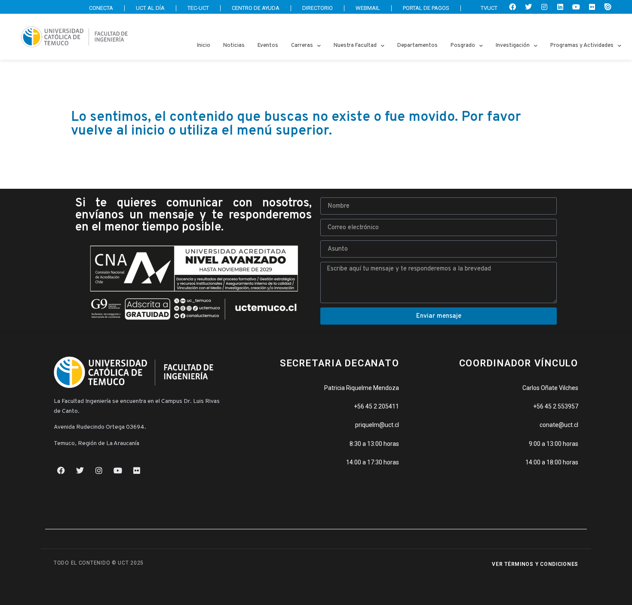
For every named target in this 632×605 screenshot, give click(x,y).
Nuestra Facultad (355, 45)
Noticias (234, 45)
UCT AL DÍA (150, 8)
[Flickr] (592, 7)
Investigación (513, 45)
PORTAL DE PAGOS (426, 8)
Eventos (268, 45)
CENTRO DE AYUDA (255, 8)
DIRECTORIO (317, 8)
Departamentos (417, 45)
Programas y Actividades (582, 45)
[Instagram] (544, 7)
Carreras (302, 45)
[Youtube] (576, 7)
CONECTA (101, 8)
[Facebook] (512, 7)
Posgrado (463, 45)
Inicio (203, 45)
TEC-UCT (198, 8)
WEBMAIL (368, 8)
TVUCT (489, 8)
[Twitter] (528, 7)
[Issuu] (608, 7)
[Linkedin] (560, 7)
